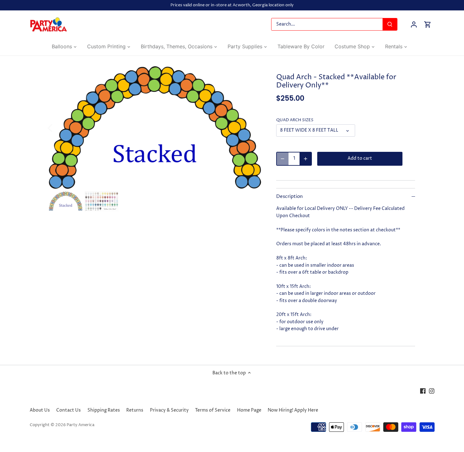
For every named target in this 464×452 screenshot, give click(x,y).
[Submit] (390, 24)
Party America (80, 425)
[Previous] (58, 127)
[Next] (251, 127)
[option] (155, 127)
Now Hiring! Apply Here (293, 410)
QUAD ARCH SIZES (294, 120)
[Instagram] (431, 391)
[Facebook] (422, 391)
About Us (40, 410)
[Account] (414, 24)
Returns (134, 410)
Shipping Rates (103, 410)
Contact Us (68, 410)
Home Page (249, 410)
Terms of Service (212, 410)
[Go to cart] (427, 24)
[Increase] (306, 158)
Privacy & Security (169, 410)
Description (289, 196)
